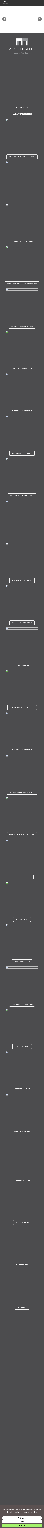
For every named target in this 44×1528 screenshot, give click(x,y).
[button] (30, 3)
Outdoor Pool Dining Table (22, 326)
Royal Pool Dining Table (22, 750)
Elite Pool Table (22, 919)
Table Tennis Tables (22, 1180)
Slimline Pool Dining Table (22, 580)
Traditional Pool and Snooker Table (22, 284)
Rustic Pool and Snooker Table (22, 792)
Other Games (22, 1307)
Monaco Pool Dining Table (22, 1004)
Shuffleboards (22, 1265)
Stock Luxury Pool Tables (22, 623)
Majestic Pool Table (22, 962)
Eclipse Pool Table (22, 1046)
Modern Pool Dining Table (22, 453)
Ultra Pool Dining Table (22, 411)
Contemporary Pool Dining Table (22, 156)
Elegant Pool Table (22, 538)
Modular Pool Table (22, 1089)
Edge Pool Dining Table (22, 877)
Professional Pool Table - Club (22, 707)
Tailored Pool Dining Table (22, 241)
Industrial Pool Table (22, 1131)
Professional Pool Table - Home (22, 834)
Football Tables (22, 1222)
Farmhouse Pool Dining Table (22, 495)
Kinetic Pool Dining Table (22, 368)
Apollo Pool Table (22, 665)
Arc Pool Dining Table (22, 199)
